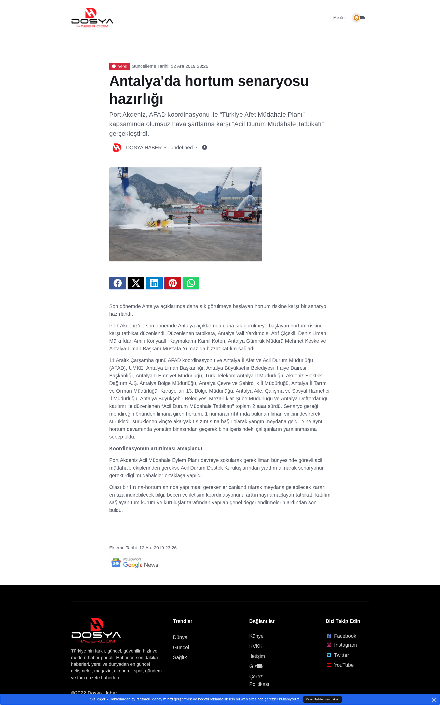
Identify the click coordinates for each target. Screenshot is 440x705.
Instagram (345, 645)
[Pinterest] (172, 283)
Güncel (181, 647)
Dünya (180, 637)
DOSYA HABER (144, 147)
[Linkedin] (154, 283)
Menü (338, 17)
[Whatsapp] (191, 283)
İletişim (257, 656)
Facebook (345, 636)
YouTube (344, 665)
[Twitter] (136, 283)
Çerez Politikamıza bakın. (322, 699)
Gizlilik (256, 666)
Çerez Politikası (259, 680)
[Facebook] (117, 283)
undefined (182, 147)
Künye (256, 636)
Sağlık (180, 657)
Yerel (122, 66)
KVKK (256, 646)
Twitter (341, 655)
